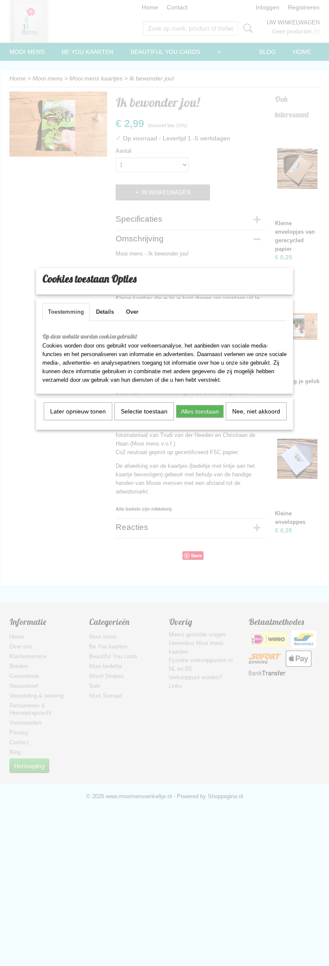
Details (105, 312)
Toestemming (66, 312)
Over (132, 312)
